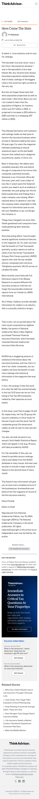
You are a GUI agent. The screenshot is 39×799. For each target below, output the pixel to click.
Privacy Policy (25, 793)
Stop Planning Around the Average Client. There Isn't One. (19, 708)
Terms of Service (14, 793)
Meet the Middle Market (15, 730)
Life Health (8, 21)
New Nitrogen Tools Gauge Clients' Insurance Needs (19, 715)
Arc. (18, 791)
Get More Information (19, 629)
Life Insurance (22, 21)
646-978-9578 (8, 769)
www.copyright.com (18, 564)
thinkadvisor (14, 34)
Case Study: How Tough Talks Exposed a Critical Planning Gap (17, 701)
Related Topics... (18, 545)
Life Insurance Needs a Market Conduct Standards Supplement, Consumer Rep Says (17, 723)
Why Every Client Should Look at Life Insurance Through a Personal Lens (18, 693)
